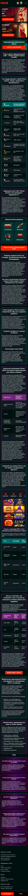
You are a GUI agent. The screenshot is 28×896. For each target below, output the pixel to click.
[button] (25, 890)
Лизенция (3, 877)
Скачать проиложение (6, 867)
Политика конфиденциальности (8, 856)
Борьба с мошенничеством (7, 879)
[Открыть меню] (25, 3)
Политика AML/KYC (5, 859)
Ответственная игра (5, 858)
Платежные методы (5, 871)
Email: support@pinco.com (7, 886)
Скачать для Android (14, 47)
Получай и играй (8, 19)
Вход (20, 893)
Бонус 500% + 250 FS (14, 672)
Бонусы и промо (4, 869)
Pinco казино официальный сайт (14, 248)
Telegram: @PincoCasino (6, 888)
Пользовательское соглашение (8, 854)
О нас (2, 866)
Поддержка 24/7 (4, 880)
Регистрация (7, 893)
